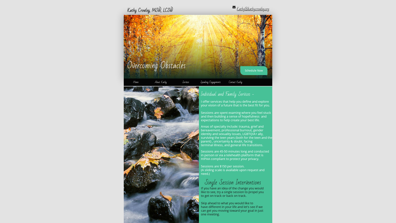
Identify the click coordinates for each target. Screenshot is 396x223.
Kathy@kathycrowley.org (253, 9)
